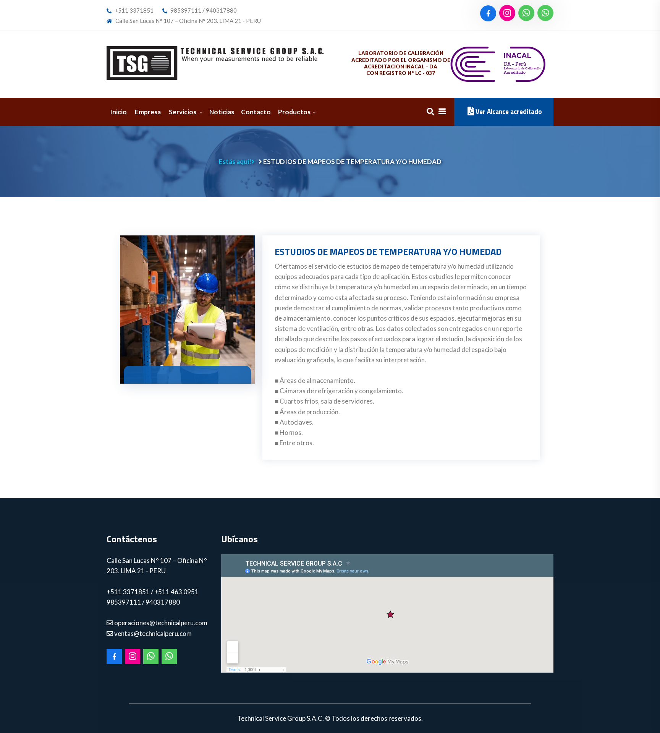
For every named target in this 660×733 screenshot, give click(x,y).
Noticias (221, 112)
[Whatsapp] (526, 13)
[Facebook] (488, 13)
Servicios (183, 112)
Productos (294, 112)
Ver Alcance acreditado (508, 112)
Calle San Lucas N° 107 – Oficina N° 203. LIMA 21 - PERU (187, 20)
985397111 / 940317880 (203, 10)
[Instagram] (507, 13)
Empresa (148, 112)
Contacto (256, 112)
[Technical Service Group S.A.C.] (215, 63)
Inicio (118, 112)
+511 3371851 (133, 10)
